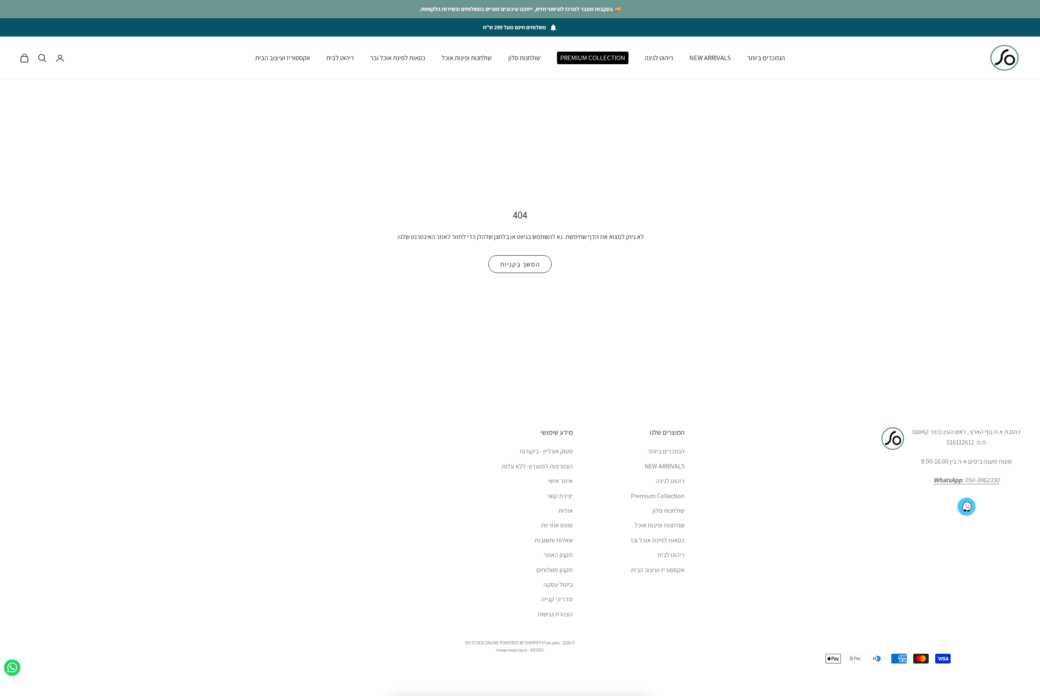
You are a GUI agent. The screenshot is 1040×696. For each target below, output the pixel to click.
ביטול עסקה (558, 584)
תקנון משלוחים (554, 570)
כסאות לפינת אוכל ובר (397, 57)
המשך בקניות (520, 264)
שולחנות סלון (524, 57)
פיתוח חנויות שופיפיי (511, 650)
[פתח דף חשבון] (60, 58)
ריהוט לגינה (659, 57)
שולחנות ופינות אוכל (467, 57)
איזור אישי (560, 481)
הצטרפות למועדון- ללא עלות (537, 466)
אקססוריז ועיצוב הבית (282, 57)
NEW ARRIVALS (710, 57)
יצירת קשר (560, 496)
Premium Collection (592, 57)
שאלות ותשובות (554, 540)
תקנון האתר (558, 555)
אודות (565, 510)
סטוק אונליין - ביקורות (546, 451)
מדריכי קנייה (557, 599)
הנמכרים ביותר (766, 57)
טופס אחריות (557, 525)
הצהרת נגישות (555, 614)
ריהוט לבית (340, 57)
